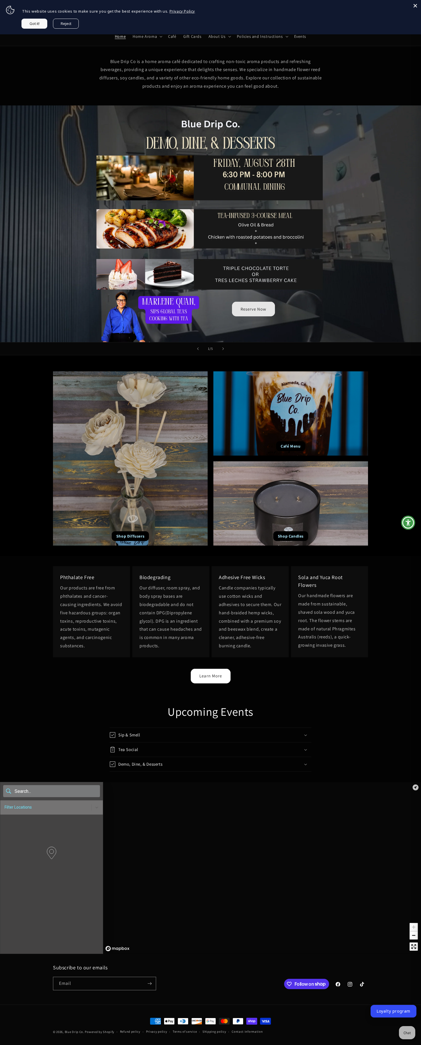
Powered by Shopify (99, 1032)
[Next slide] (223, 348)
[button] (147, 36)
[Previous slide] (198, 348)
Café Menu (290, 446)
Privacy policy (156, 1032)
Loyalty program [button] (393, 1011)
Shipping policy (214, 1032)
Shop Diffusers (130, 536)
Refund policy (130, 1032)
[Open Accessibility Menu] (408, 522)
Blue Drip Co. (74, 1032)
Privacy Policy (182, 11)
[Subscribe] (149, 983)
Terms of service (185, 1032)
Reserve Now (253, 309)
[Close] (415, 6)
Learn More (210, 676)
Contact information (247, 1032)
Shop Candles (291, 536)
